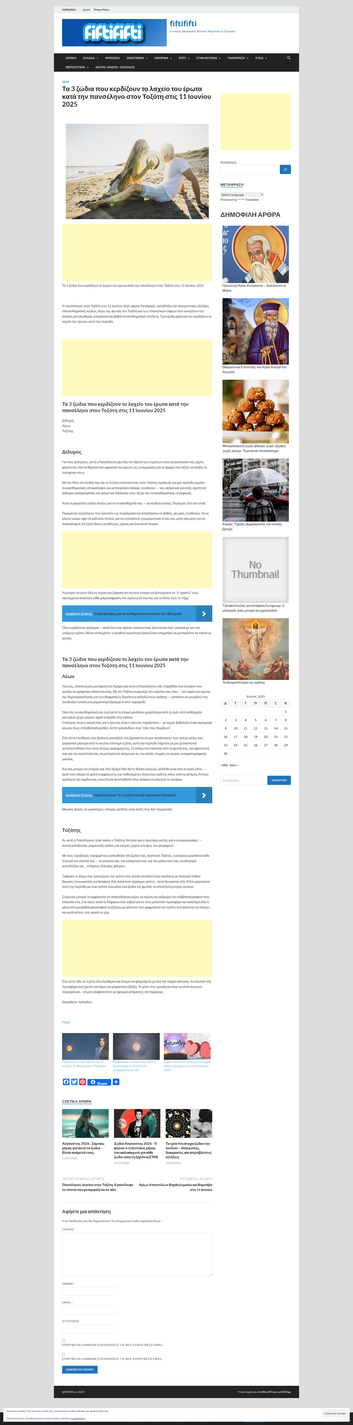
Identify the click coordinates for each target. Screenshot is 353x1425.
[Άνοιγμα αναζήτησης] (289, 58)
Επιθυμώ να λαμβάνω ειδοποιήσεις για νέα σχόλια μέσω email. (113, 1345)
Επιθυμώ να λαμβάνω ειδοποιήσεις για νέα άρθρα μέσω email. (112, 1358)
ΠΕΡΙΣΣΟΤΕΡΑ (75, 67)
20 (266, 737)
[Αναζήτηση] (285, 169)
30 (225, 753)
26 (255, 745)
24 (235, 745)
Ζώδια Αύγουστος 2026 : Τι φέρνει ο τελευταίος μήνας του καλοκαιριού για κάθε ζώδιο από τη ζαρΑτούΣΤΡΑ (136, 1150)
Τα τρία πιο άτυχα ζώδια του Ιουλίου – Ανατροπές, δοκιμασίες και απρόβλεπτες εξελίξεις (189, 1150)
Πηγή (66, 1022)
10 (235, 728)
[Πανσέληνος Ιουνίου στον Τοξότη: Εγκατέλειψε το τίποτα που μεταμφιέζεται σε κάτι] (136, 1046)
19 (255, 737)
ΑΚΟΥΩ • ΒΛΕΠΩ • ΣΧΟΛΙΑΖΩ (114, 67)
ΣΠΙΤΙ (182, 58)
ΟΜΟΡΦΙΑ (161, 58)
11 (245, 728)
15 (286, 728)
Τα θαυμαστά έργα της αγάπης (243, 682)
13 (266, 728)
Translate (251, 199)
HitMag (285, 1392)
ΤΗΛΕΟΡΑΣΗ (236, 58)
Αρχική (86, 9)
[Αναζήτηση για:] (255, 780)
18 (245, 737)
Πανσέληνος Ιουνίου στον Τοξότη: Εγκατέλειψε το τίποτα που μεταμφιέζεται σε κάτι (134, 1066)
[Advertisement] (137, 252)
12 (255, 728)
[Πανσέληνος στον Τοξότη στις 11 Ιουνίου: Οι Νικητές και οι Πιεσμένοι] (85, 1046)
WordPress (269, 1392)
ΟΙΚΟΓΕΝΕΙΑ (135, 58)
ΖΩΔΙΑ (65, 81)
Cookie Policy (78, 1418)
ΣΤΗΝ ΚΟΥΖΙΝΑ (206, 58)
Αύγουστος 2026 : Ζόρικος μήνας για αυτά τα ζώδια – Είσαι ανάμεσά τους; (83, 1148)
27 (266, 745)
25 (245, 745)
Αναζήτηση (228, 162)
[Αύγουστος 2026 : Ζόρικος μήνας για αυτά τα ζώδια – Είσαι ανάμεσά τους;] (85, 1125)
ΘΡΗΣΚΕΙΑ (112, 58)
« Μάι (224, 765)
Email (67, 1302)
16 (225, 737)
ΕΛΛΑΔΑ (89, 58)
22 (286, 737)
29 (286, 745)
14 (276, 728)
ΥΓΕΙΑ (259, 58)
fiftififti (183, 24)
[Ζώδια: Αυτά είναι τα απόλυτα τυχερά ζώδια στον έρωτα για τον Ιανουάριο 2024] (187, 1046)
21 (276, 737)
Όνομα (68, 1283)
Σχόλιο (69, 1229)
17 (235, 737)
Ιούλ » (234, 765)
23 (225, 745)
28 (276, 745)
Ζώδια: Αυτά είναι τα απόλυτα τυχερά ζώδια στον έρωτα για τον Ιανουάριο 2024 (187, 1066)
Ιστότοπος (70, 1321)
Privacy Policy (101, 9)
